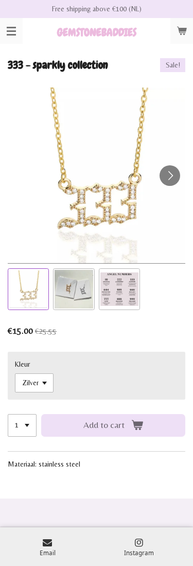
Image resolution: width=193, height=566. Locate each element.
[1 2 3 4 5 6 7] (22, 425)
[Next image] (170, 175)
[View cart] (181, 31)
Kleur (22, 364)
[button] (28, 289)
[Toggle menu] (11, 31)
